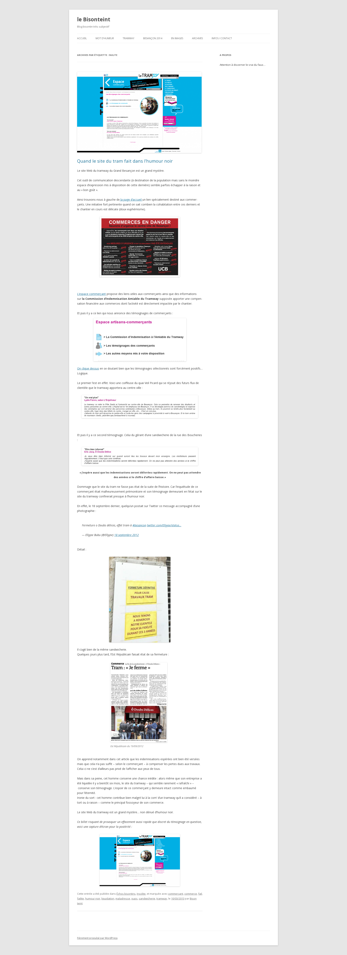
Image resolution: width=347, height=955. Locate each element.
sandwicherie (147, 898)
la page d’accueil (131, 199)
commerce (190, 893)
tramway (161, 898)
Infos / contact (222, 38)
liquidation (107, 898)
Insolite (141, 893)
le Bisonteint (93, 19)
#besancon (139, 525)
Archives (197, 38)
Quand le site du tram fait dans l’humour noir (125, 161)
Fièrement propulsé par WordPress (97, 938)
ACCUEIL (82, 38)
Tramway (128, 38)
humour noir (92, 898)
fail (200, 893)
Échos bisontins (126, 893)
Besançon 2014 (152, 38)
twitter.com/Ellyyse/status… (164, 525)
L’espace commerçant (91, 294)
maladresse (122, 898)
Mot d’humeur (105, 38)
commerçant (175, 893)
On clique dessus (88, 368)
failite (80, 898)
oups (134, 898)
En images (177, 38)
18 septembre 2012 (126, 535)
